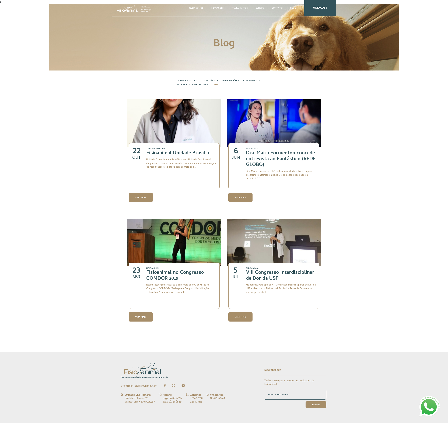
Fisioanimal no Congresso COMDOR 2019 (175, 276)
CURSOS (259, 8)
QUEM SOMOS (196, 8)
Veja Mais (140, 198)
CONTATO (277, 8)
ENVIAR (316, 405)
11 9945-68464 (217, 398)
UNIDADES (320, 8)
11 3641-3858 (196, 402)
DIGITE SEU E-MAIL (279, 395)
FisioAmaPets (251, 80)
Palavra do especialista (192, 85)
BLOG (293, 8)
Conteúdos (210, 80)
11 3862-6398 (196, 398)
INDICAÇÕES (217, 8)
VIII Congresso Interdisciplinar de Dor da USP (280, 276)
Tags (215, 85)
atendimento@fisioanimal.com (139, 386)
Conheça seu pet (188, 80)
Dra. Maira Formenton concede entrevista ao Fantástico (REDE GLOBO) (281, 159)
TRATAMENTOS (239, 8)
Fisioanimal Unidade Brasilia (177, 153)
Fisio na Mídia (230, 80)
